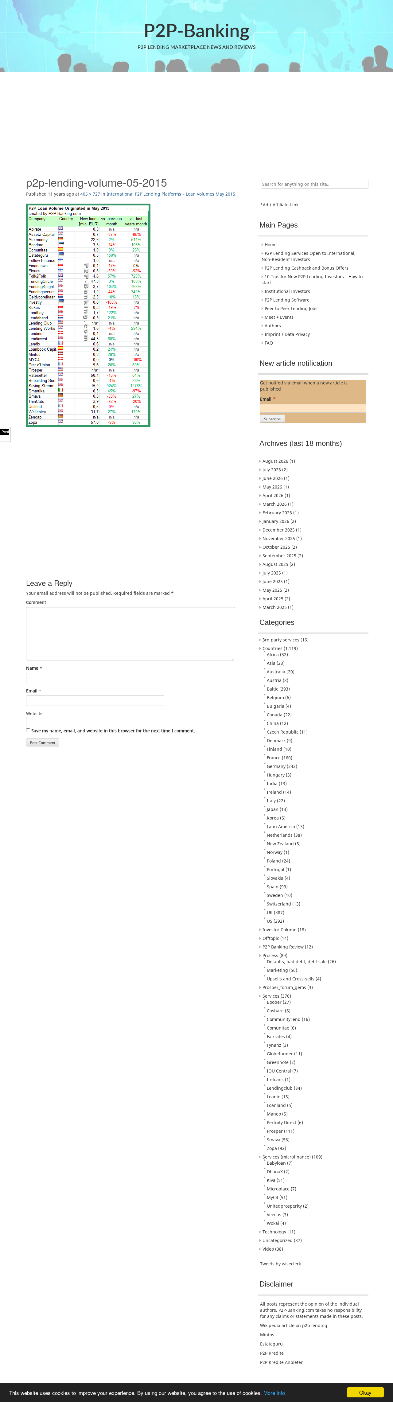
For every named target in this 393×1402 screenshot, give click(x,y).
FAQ (269, 343)
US (269, 921)
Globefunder (280, 1054)
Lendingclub (280, 1088)
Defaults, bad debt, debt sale (297, 961)
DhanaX (275, 1171)
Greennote (278, 1062)
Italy (271, 801)
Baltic (272, 689)
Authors (273, 326)
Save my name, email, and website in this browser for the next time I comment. (113, 731)
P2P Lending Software (287, 300)
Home (271, 244)
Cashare (275, 1011)
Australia (276, 672)
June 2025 (273, 581)
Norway (274, 852)
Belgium (275, 697)
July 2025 (272, 573)
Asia (271, 663)
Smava (273, 1140)
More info (274, 1392)
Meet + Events (279, 317)
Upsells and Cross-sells (290, 979)
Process (270, 955)
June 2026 (273, 478)
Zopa (272, 1148)
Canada (274, 715)
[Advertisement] (196, 121)
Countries (272, 648)
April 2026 (273, 495)
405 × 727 (90, 194)
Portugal (275, 869)
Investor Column (280, 930)
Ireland (274, 792)
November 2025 (279, 538)
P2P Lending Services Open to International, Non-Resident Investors (309, 256)
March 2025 (275, 607)
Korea (273, 818)
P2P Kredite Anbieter (281, 1362)
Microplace (278, 1189)
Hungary (276, 775)
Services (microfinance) (287, 1157)
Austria (274, 680)
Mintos (267, 1335)
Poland (274, 861)
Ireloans (275, 1079)
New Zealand (280, 844)
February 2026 (277, 513)
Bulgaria (275, 706)
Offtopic (271, 938)
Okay (365, 1392)
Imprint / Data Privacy (287, 334)
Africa (273, 654)
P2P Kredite (272, 1353)
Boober (274, 1002)
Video (268, 1249)
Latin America (281, 826)
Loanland (276, 1105)
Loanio (273, 1097)
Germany (276, 766)
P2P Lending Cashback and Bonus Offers (306, 268)
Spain (272, 887)
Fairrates (276, 1036)
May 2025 (272, 590)
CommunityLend (284, 1019)
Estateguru (271, 1344)
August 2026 (275, 461)
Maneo (274, 1114)
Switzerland (279, 904)
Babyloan (276, 1163)
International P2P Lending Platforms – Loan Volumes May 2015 (171, 194)
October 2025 (276, 547)
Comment (36, 602)
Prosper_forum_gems (284, 987)
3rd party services (281, 640)
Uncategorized (278, 1240)
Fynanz (274, 1045)
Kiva (271, 1180)
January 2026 (276, 521)
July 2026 (272, 470)
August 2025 (275, 564)
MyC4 (272, 1197)
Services (271, 996)
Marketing (277, 970)
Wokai (273, 1223)
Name (32, 668)
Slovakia (275, 878)
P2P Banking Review (283, 947)
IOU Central (279, 1071)
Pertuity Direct (281, 1122)
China (273, 723)
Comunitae (278, 1028)
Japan (272, 809)
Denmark (276, 740)
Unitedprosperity (284, 1206)
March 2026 (275, 504)
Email (31, 691)
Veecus (274, 1214)
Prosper (275, 1131)
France (274, 758)
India (272, 783)
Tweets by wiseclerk (280, 1264)
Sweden (275, 895)
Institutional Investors (287, 291)
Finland (274, 749)
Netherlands (280, 835)
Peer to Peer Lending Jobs (291, 308)
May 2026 (272, 487)
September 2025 (279, 556)
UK (270, 912)
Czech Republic (282, 732)
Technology (274, 1232)
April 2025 (273, 599)
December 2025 (279, 530)
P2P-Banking (196, 31)
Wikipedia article (277, 1325)
